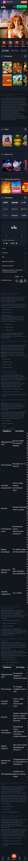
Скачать (24, 2)
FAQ (3, 257)
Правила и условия (7, 265)
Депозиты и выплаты (8, 261)
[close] (1, 2)
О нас (3, 248)
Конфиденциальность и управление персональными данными (12, 271)
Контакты (5, 252)
